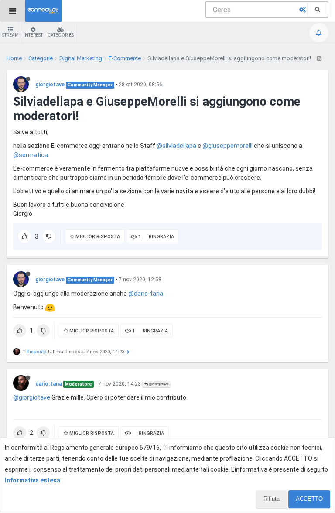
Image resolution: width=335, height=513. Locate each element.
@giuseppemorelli (227, 145)
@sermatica (30, 154)
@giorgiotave (158, 384)
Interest (33, 35)
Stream (10, 35)
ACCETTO (309, 499)
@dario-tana (145, 293)
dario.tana (48, 384)
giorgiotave (50, 85)
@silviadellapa (176, 145)
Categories (61, 35)
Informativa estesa (32, 480)
